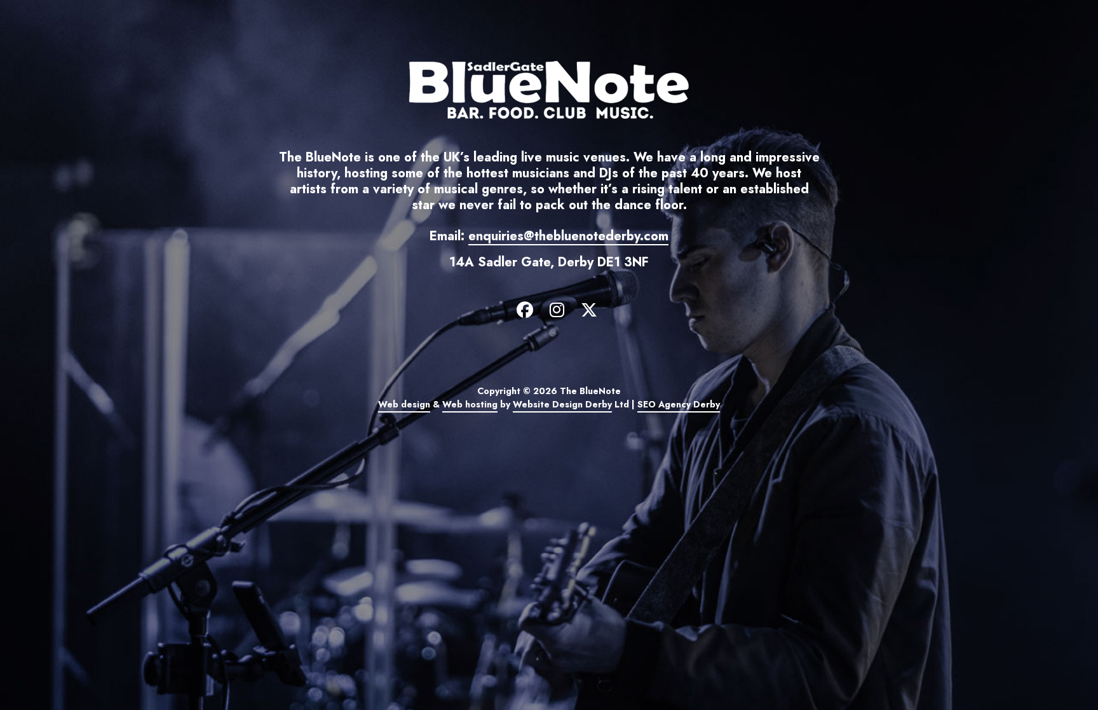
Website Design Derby (562, 404)
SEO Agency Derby (678, 404)
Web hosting (470, 404)
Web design (404, 404)
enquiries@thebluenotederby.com (568, 236)
